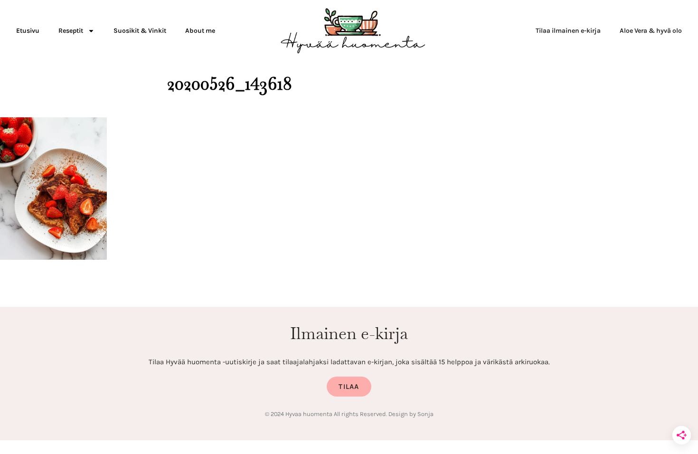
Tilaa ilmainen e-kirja (568, 31)
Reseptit (70, 31)
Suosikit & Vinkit (139, 31)
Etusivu (27, 31)
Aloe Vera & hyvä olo (651, 31)
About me (200, 31)
